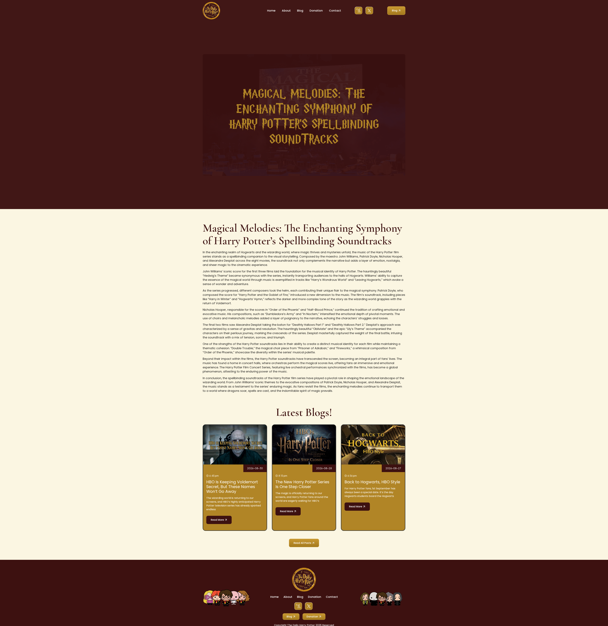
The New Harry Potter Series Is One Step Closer (302, 484)
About (286, 11)
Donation (316, 11)
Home (271, 11)
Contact (335, 11)
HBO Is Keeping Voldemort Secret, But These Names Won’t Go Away (232, 486)
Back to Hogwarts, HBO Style (372, 482)
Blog (300, 11)
